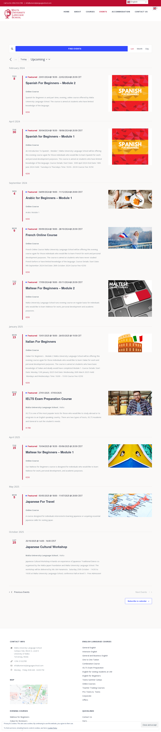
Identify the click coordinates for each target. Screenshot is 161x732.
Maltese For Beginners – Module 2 (50, 288)
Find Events (74, 48)
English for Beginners (91, 675)
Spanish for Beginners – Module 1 (50, 136)
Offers (85, 700)
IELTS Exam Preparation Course (49, 398)
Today (24, 59)
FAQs (84, 721)
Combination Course (91, 663)
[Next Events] (14, 60)
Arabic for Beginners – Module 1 (49, 198)
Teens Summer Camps (92, 679)
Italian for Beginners (18, 721)
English (133, 2)
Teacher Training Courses (93, 687)
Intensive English (89, 651)
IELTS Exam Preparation (93, 667)
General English (89, 647)
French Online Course (41, 235)
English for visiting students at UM (97, 671)
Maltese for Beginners (19, 717)
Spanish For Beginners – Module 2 (50, 83)
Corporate (86, 696)
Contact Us (87, 717)
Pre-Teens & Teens (91, 692)
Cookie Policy (52, 728)
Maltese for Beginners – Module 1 (50, 452)
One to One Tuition (90, 659)
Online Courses (88, 683)
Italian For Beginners (41, 341)
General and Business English (95, 655)
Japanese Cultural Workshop (46, 547)
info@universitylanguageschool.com (38, 3)
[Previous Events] (10, 59)
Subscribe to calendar (137, 601)
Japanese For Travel (40, 501)
